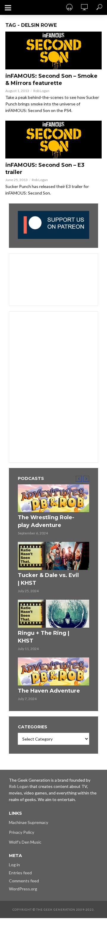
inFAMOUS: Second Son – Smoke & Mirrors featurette (51, 79)
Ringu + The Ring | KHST (43, 637)
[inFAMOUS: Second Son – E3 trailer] (53, 139)
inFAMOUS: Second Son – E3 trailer (44, 168)
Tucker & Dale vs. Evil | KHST (48, 579)
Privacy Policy (21, 832)
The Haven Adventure (49, 691)
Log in (14, 864)
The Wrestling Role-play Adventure (46, 521)
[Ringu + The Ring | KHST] (53, 614)
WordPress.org (23, 888)
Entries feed (20, 872)
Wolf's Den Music (25, 842)
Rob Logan (41, 90)
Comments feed (24, 880)
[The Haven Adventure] (53, 671)
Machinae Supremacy (28, 822)
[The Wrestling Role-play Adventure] (53, 498)
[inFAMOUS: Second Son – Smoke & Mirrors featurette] (53, 50)
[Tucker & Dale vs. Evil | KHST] (53, 556)
